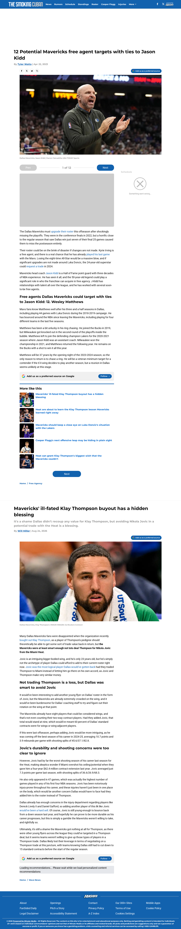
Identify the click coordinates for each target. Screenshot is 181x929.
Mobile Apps (153, 902)
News (48, 4)
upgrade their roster (62, 231)
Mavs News (34, 880)
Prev (28, 167)
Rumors (58, 4)
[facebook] (157, 4)
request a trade (35, 266)
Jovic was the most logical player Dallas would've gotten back (60, 666)
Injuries (122, 4)
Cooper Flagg (108, 4)
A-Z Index (93, 913)
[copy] (37, 71)
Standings (83, 4)
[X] (163, 4)
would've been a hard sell (34, 810)
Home (23, 483)
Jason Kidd (52, 273)
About (23, 902)
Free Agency (35, 483)
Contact (92, 902)
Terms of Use (123, 908)
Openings (55, 902)
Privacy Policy (96, 908)
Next (105, 167)
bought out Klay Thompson (35, 640)
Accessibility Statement (63, 913)
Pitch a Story (57, 908)
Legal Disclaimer (29, 913)
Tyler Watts (25, 64)
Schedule (70, 4)
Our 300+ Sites (123, 902)
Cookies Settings (125, 913)
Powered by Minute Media (24, 921)
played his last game (98, 254)
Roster (95, 4)
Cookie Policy (153, 908)
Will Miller (24, 531)
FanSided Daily (28, 908)
